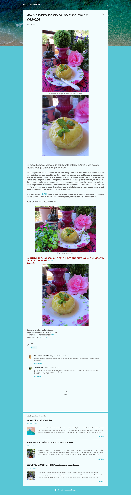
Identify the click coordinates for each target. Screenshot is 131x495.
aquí (41, 337)
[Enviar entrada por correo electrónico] (31, 344)
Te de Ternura (38, 367)
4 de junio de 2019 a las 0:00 (51, 367)
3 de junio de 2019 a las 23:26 (58, 356)
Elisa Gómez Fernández (41, 356)
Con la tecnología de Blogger (66, 490)
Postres (33, 348)
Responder (38, 363)
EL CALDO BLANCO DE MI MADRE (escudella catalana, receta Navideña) (53, 465)
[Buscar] (107, 5)
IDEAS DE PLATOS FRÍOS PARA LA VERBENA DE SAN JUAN (50, 443)
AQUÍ (44, 194)
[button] (103, 14)
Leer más (101, 437)
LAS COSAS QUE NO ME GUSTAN (39, 420)
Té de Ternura (33, 4)
